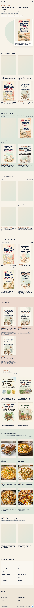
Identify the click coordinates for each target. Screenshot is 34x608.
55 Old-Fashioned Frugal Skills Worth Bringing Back (24, 329)
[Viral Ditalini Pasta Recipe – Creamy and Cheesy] (8, 472)
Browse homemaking (30, 179)
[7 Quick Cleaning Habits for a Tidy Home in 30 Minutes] (8, 279)
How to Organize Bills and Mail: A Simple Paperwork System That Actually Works (8, 166)
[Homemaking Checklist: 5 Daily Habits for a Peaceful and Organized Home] (25, 65)
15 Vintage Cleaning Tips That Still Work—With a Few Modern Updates (8, 103)
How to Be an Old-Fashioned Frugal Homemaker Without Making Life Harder (25, 104)
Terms (26, 606)
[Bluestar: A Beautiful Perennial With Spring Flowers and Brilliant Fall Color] (8, 386)
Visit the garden (30, 374)
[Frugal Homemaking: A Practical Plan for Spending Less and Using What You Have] (8, 533)
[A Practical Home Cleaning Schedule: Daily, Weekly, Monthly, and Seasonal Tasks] (25, 279)
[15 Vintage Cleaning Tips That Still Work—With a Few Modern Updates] (8, 91)
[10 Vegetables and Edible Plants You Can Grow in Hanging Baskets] (8, 412)
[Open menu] (32, 1)
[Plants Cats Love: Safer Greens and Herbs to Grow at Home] (25, 412)
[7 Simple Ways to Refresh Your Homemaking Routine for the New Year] (25, 191)
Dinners (19, 600)
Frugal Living (2, 603)
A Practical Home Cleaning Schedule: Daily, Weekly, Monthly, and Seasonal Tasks (25, 292)
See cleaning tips (30, 242)
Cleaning (2, 601)
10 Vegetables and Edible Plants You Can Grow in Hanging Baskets (8, 425)
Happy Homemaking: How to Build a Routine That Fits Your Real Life (8, 78)
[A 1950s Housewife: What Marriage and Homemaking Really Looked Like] (8, 216)
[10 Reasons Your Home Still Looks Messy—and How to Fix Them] (25, 153)
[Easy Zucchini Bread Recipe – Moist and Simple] (8, 448)
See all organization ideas (29, 116)
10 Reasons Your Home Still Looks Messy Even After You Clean (23, 44)
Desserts (19, 601)
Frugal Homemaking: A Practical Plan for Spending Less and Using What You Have (8, 546)
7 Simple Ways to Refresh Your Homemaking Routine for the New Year (25, 204)
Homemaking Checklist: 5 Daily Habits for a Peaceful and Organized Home (25, 78)
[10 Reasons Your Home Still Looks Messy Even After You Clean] (25, 128)
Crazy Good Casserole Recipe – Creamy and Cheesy (24, 510)
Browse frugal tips (30, 305)
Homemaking (2, 599)
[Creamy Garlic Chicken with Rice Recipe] (25, 472)
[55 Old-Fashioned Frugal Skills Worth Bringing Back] (25, 316)
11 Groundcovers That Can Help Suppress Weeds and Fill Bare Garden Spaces (24, 399)
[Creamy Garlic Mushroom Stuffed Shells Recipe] (8, 497)
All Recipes (19, 599)
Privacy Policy (19, 606)
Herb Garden (20, 603)
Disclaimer (29, 606)
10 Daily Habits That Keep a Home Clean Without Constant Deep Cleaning (25, 267)
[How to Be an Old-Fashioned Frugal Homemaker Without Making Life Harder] (25, 91)
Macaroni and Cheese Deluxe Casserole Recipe (24, 461)
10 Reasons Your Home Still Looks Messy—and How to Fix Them (25, 166)
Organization (2, 600)
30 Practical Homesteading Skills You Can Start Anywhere (25, 546)
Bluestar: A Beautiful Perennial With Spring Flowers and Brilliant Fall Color (8, 399)
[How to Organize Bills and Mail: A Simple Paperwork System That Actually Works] (8, 153)
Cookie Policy (23, 606)
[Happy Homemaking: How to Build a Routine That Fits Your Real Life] (8, 65)
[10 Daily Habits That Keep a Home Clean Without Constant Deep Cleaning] (25, 254)
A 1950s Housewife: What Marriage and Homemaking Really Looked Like (8, 229)
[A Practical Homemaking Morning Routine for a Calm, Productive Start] (25, 216)
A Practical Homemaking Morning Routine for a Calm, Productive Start (25, 229)
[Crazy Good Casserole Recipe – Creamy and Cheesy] (25, 497)
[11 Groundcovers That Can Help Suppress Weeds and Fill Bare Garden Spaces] (25, 386)
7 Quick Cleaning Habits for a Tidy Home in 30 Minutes (8, 292)
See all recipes (31, 436)
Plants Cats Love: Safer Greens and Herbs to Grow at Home (25, 425)
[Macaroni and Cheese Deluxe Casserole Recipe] (25, 448)
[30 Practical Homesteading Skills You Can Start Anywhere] (25, 533)
